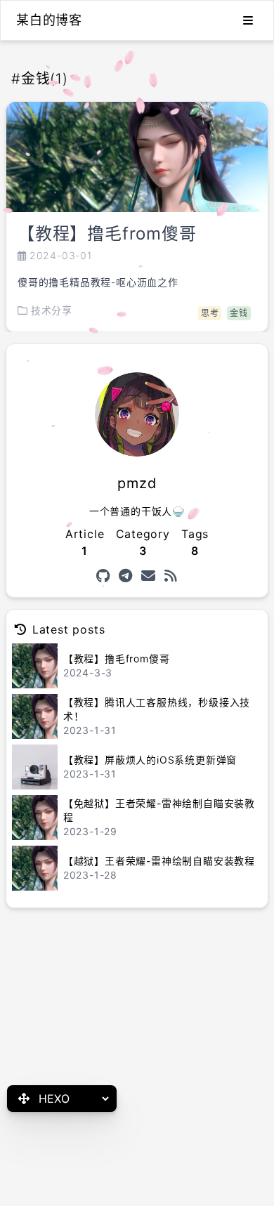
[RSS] (171, 576)
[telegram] (126, 576)
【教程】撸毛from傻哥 (107, 233)
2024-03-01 (61, 255)
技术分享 (51, 310)
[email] (148, 576)
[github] (103, 576)
